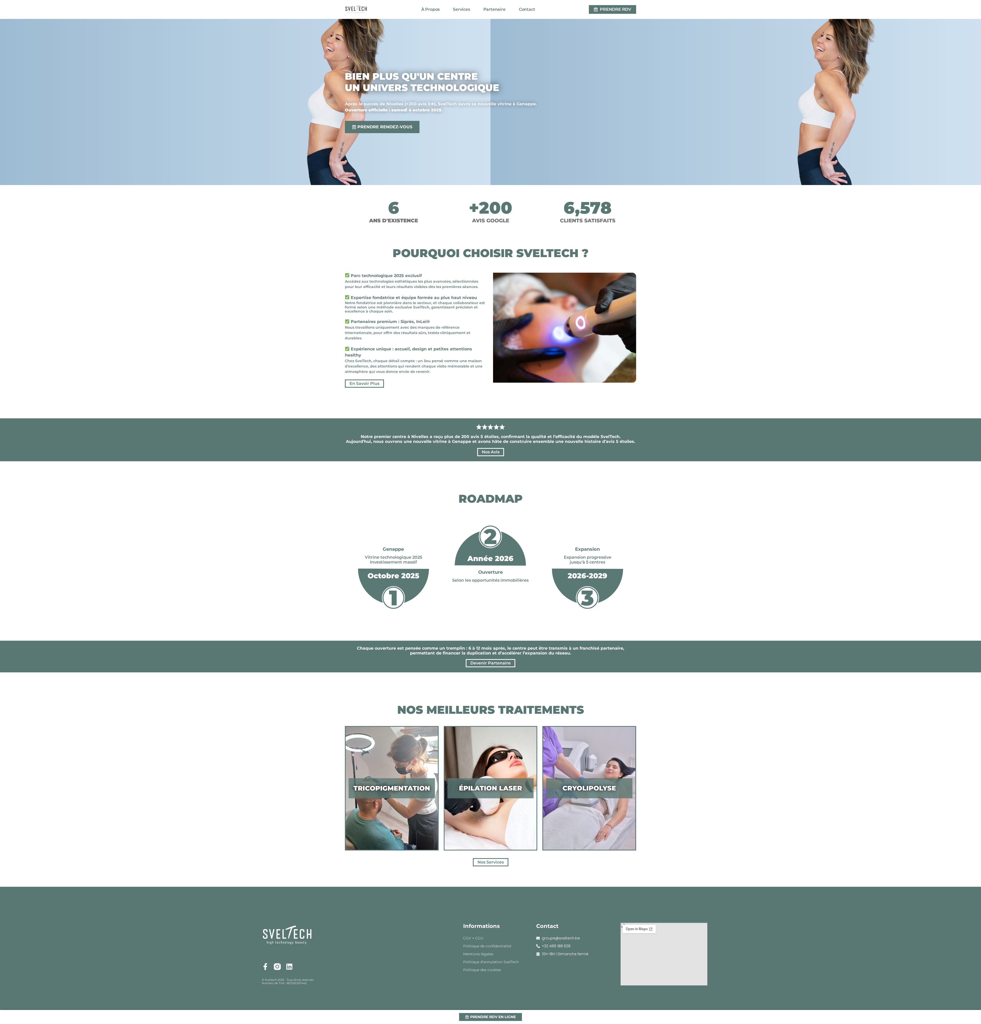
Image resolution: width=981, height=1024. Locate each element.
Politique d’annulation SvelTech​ (491, 962)
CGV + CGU (473, 938)
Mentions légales (478, 954)
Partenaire (494, 9)
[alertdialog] (490, 1017)
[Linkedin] (289, 966)
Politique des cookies (482, 970)
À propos (430, 9)
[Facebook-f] (265, 966)
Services (461, 9)
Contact (527, 9)
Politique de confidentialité (487, 946)
